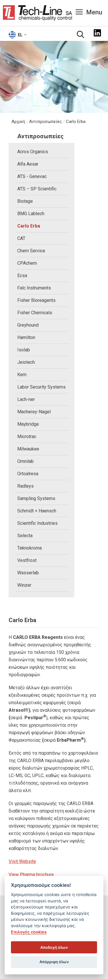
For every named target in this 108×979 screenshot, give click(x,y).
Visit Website (22, 861)
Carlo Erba (76, 121)
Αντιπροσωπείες (45, 121)
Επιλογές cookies (29, 931)
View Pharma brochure (31, 874)
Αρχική (18, 121)
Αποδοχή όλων (54, 947)
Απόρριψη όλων (54, 961)
